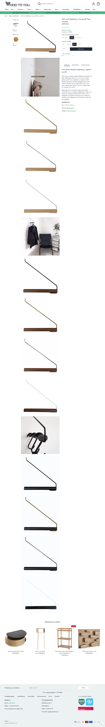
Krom (74, 44)
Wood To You (14, 723)
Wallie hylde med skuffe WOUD (16, 651)
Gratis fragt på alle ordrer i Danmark (20, 12)
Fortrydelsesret (21, 696)
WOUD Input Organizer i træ (89, 651)
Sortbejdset (78, 37)
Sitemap (6, 721)
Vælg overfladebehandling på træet (70, 35)
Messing (69, 44)
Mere (94, 9)
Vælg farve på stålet (66, 41)
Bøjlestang (68, 30)
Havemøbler (65, 9)
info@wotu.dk (11, 703)
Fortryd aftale (31, 696)
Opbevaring (47, 9)
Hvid (79, 44)
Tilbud (6, 9)
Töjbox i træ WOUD (40, 651)
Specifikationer (75, 65)
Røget (71, 37)
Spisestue (21, 9)
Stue (12, 9)
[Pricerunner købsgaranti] (85, 710)
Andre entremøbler (71, 111)
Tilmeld (83, 688)
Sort (63, 44)
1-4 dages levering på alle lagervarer (52, 12)
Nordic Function (65, 27)
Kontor (30, 9)
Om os (50, 696)
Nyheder (87, 9)
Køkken (37, 9)
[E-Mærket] (89, 702)
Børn (56, 9)
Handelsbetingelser (9, 696)
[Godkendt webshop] (82, 702)
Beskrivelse (67, 65)
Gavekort (57, 696)
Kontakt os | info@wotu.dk (84, 12)
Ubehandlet (65, 37)
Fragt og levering (85, 65)
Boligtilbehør (77, 9)
